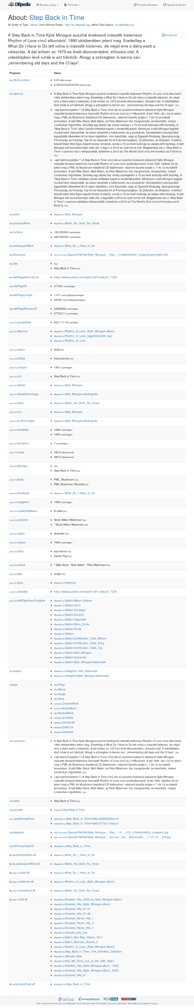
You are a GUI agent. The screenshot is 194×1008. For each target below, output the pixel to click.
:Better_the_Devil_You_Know (76, 223)
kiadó (16, 479)
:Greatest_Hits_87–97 (72, 909)
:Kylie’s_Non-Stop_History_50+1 (78, 937)
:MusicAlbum (65, 708)
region (17, 533)
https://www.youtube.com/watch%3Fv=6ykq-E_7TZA (85, 277)
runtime (16, 232)
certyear (18, 367)
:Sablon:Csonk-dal (70, 657)
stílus (16, 551)
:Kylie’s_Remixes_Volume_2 (76, 942)
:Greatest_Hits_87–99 (72, 913)
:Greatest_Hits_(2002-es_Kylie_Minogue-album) (88, 899)
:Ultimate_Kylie (68, 956)
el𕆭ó (15, 412)
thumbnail (17, 254)
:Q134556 (63, 718)
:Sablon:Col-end (69, 615)
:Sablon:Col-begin (70, 610)
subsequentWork (21, 246)
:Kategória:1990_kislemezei (75, 671)
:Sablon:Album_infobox (73, 600)
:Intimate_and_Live (70, 932)
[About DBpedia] (19, 4)
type (15, 574)
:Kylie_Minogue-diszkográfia (76, 394)
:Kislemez (65, 582)
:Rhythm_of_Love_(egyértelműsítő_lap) (83, 336)
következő (19, 493)
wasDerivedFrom (22, 818)
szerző (17, 565)
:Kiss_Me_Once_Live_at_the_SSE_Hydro (84, 961)
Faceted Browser (147, 5)
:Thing (59, 684)
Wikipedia (70, 1003)
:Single (60, 694)
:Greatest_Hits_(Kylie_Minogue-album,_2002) (86, 970)
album (34, 25)
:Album (60, 689)
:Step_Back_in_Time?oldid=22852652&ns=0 (86, 818)
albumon (18, 331)
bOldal (17, 358)
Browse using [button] (48, 5)
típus (16, 582)
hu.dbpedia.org (124, 25)
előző (16, 403)
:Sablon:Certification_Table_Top (78, 648)
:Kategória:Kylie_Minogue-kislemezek (81, 675)
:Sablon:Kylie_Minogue (73, 652)
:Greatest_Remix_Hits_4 (74, 928)
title (13, 263)
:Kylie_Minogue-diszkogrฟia (75, 421)
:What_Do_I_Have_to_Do (74, 246)
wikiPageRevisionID (23, 308)
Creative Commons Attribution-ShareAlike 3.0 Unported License (128, 1003)
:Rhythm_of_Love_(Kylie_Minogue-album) (84, 331)
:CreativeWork (66, 703)
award (17, 349)
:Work (59, 699)
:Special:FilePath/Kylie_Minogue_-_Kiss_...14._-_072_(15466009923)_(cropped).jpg (111, 832)
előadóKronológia (23, 394)
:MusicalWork (64, 713)
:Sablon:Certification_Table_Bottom (80, 638)
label (14, 801)
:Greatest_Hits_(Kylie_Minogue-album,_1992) (86, 965)
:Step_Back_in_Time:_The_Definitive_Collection (88, 951)
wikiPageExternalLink (24, 277)
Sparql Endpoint (176, 5)
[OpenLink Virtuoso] (65, 998)
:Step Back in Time (69, 810)
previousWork (19, 223)
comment (17, 741)
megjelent (19, 502)
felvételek (19, 429)
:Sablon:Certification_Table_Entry (79, 643)
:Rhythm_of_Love (69, 340)
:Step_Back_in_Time (72, 846)
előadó (17, 385)
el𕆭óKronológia (21, 421)
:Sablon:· (64, 633)
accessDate (20, 322)
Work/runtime (19, 80)
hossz (16, 452)
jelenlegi (18, 466)
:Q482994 (63, 732)
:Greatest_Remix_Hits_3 (74, 923)
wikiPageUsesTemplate (27, 600)
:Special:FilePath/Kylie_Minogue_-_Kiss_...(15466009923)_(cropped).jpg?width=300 (111, 254)
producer (18, 520)
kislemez (21, 881)
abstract (16, 93)
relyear (17, 542)
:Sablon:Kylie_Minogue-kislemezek (80, 662)
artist (14, 214)
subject (15, 671)
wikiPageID (18, 286)
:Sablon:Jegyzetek (70, 619)
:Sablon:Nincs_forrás (71, 624)
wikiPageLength (20, 295)
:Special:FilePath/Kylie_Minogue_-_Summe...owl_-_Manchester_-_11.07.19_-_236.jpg (112, 837)
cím (15, 376)
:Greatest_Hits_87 (70, 975)
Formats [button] (72, 5)
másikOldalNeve (23, 511)
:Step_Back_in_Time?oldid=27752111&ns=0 (86, 823)
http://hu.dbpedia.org (77, 25)
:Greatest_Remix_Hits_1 (74, 918)
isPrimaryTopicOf (21, 846)
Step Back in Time (56, 17)
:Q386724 (63, 727)
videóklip (18, 591)
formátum (19, 443)
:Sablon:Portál (67, 629)
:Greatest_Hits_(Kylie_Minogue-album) (82, 904)
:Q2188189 (64, 722)
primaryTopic (22, 984)
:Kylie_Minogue (68, 214)
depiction (16, 832)
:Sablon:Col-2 (67, 605)
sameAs (16, 810)
